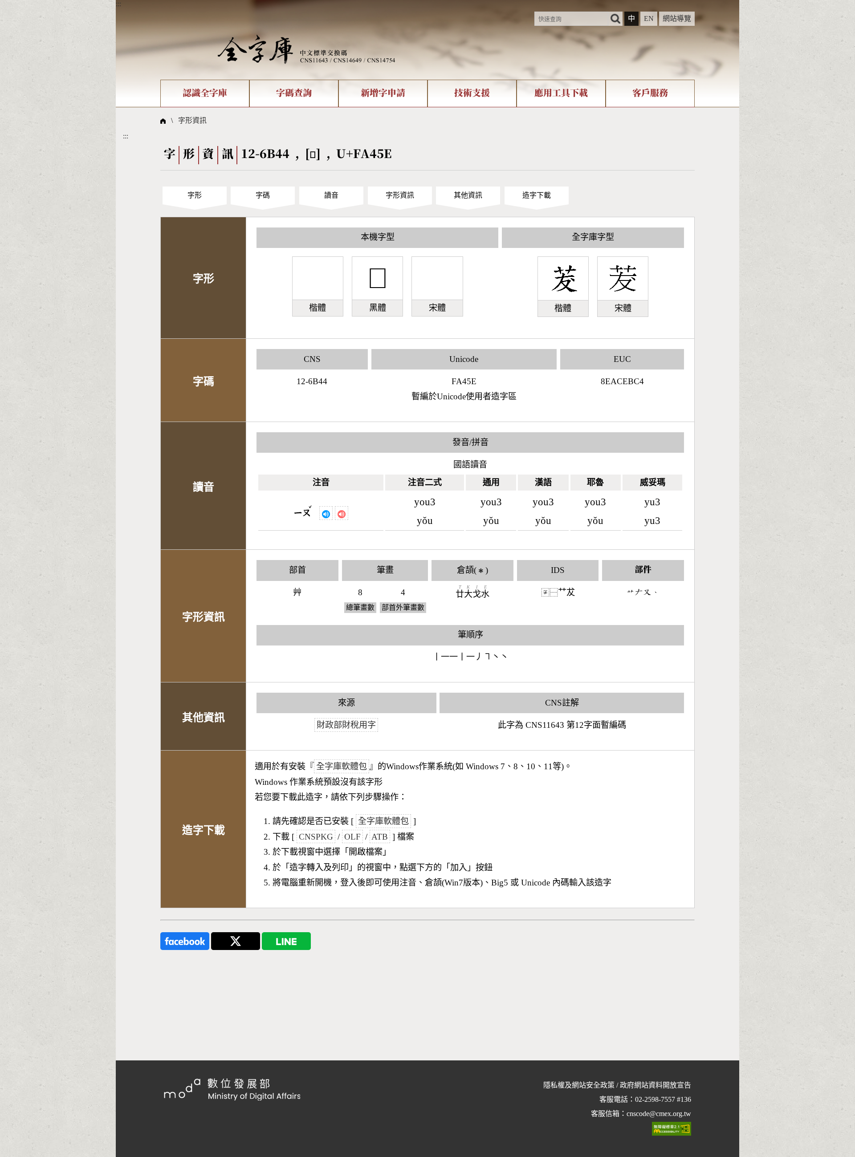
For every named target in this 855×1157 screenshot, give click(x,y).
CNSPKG (316, 836)
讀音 (331, 195)
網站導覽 (677, 18)
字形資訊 (192, 120)
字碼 (263, 195)
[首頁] (306, 49)
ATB (379, 836)
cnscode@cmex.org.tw (659, 1113)
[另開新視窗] (184, 940)
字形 (194, 195)
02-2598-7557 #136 (663, 1099)
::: (118, 4)
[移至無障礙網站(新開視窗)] (671, 1128)
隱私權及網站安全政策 (579, 1085)
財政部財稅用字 (346, 725)
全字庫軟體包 (341, 766)
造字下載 (536, 195)
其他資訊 (468, 195)
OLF (352, 836)
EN (649, 18)
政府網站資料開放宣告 (655, 1085)
